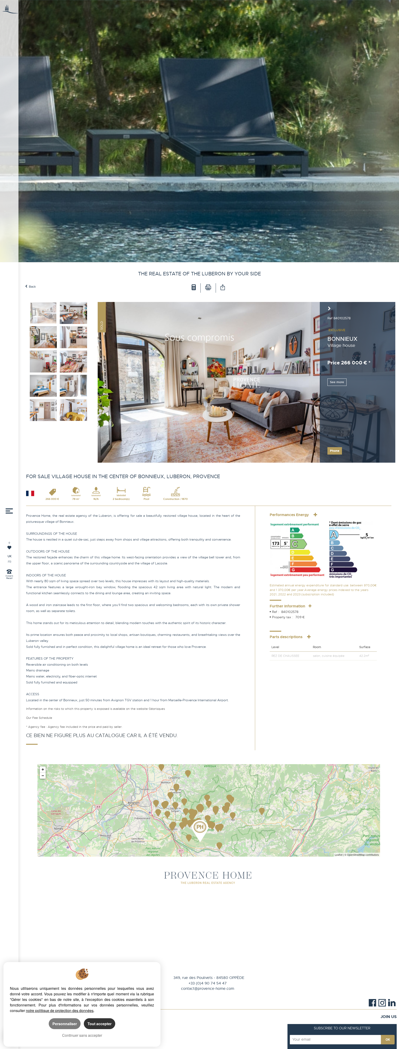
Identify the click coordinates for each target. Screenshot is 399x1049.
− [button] (43, 775)
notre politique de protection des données (60, 1010)
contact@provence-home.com (207, 988)
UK (10, 556)
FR (9, 562)
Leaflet (338, 854)
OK (388, 1039)
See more (337, 382)
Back (32, 287)
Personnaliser (64, 1023)
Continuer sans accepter (82, 1035)
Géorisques (157, 709)
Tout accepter (100, 1023)
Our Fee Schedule (39, 718)
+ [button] (43, 769)
